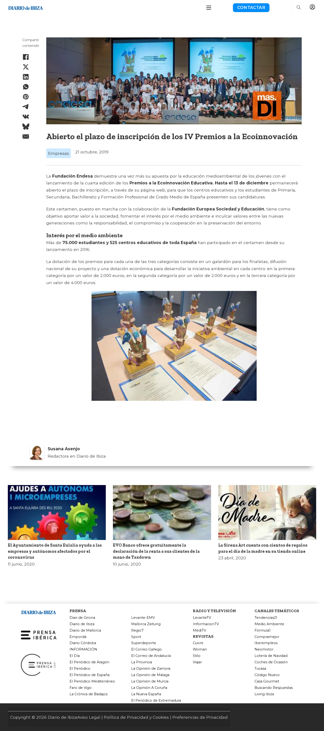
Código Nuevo (267, 675)
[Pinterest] (25, 96)
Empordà (77, 637)
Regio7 (137, 630)
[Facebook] (25, 56)
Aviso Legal (88, 717)
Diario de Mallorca (85, 630)
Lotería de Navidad (271, 656)
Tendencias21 (266, 618)
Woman (200, 649)
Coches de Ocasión (271, 662)
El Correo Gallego (146, 649)
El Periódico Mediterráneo (92, 681)
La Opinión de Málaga (150, 675)
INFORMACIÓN (83, 649)
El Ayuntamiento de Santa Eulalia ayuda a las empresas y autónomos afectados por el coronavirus (55, 551)
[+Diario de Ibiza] (25, 7)
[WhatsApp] (25, 86)
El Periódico (79, 669)
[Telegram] (25, 106)
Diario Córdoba (82, 643)
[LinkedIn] (25, 76)
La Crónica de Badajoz (88, 694)
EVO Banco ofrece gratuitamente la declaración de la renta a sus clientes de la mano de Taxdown (156, 551)
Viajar (197, 662)
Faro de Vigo (80, 688)
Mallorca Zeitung (146, 624)
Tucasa (260, 669)
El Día (74, 656)
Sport (136, 637)
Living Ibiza (264, 694)
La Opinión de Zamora (150, 669)
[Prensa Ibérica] (38, 634)
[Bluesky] (25, 126)
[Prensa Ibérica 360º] (38, 664)
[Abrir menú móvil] (208, 7)
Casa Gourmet (267, 681)
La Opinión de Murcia (149, 681)
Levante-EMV (143, 618)
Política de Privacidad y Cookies (136, 717)
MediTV (199, 630)
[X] (25, 66)
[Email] (25, 136)
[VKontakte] (25, 116)
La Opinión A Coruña (149, 688)
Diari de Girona (82, 618)
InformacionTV (206, 624)
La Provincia (141, 662)
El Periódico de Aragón (89, 662)
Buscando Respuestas (274, 688)
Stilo (196, 656)
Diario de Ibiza (81, 624)
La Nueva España (146, 694)
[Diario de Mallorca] (38, 611)
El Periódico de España (89, 675)
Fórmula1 (263, 630)
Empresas (58, 153)
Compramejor (267, 637)
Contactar (251, 7)
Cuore (198, 643)
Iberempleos (266, 643)
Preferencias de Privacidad (200, 717)
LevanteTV (202, 618)
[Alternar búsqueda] (299, 7)
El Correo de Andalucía (151, 656)
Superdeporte (143, 643)
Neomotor (264, 649)
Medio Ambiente (269, 624)
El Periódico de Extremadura (156, 701)
